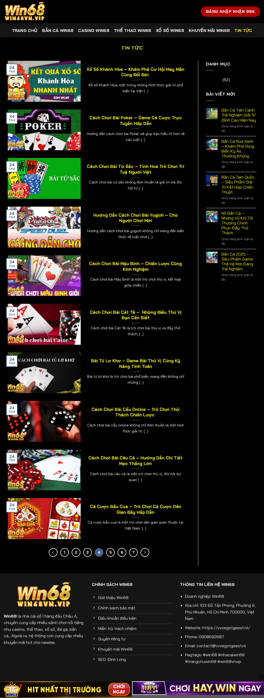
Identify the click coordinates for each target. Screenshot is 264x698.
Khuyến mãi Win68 (209, 30)
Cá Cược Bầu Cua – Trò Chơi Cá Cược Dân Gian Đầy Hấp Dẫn (135, 509)
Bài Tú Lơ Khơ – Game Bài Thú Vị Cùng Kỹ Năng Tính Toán (135, 363)
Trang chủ (25, 30)
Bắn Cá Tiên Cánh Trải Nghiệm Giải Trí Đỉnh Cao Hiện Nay (238, 115)
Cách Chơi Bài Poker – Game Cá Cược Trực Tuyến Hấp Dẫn (135, 120)
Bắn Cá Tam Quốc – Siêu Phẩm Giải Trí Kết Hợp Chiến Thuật (237, 185)
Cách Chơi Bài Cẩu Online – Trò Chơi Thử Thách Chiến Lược (135, 412)
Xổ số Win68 (170, 30)
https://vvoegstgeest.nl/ (226, 627)
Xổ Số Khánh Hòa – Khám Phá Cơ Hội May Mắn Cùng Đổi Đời (135, 72)
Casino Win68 (93, 30)
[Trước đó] (53, 552)
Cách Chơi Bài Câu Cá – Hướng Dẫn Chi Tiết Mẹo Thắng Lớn (135, 460)
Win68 (218, 596)
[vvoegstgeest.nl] (29, 11)
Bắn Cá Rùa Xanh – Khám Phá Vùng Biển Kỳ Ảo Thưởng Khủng (237, 149)
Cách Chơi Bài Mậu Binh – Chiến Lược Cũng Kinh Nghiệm (135, 266)
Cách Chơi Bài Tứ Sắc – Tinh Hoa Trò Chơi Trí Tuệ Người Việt (135, 169)
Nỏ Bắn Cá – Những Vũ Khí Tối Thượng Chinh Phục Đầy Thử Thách (237, 223)
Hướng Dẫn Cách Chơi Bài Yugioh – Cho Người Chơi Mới (135, 217)
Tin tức (243, 30)
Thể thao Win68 (132, 30)
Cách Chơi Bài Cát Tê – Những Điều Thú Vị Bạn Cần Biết (136, 315)
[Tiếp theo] (145, 552)
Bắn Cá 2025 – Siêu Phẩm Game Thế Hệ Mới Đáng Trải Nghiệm (237, 262)
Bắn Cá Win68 (57, 30)
